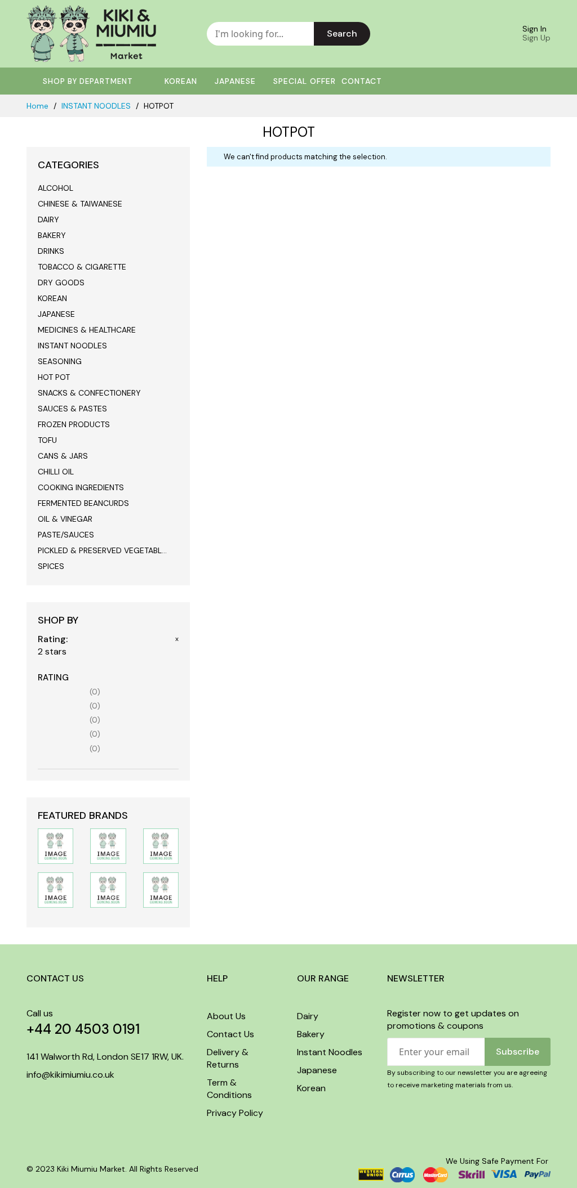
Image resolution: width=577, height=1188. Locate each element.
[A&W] (55, 889)
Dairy (307, 1016)
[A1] (108, 889)
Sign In (534, 29)
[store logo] (91, 34)
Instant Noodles (329, 1052)
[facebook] (29, 1098)
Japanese (317, 1070)
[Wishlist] (453, 34)
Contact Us (230, 1034)
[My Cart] (483, 34)
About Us (226, 1016)
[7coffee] (161, 845)
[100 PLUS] (55, 845)
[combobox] (260, 34)
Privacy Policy (235, 1113)
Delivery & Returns (227, 1058)
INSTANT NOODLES (97, 106)
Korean (311, 1088)
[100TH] (108, 845)
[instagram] (50, 1098)
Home (38, 106)
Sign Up (536, 38)
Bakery (311, 1034)
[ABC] (161, 889)
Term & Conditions (229, 1089)
